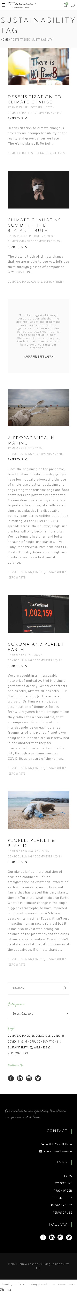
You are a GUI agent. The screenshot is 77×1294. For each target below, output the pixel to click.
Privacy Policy (61, 1205)
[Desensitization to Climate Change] (38, 66)
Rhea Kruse (20, 107)
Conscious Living (20, 454)
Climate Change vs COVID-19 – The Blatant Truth (34, 225)
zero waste (16, 577)
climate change (19, 153)
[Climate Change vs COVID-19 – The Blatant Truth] (38, 190)
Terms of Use (62, 1213)
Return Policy (62, 1198)
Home (4, 39)
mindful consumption (43, 1041)
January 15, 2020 (36, 851)
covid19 (37, 282)
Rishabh (17, 236)
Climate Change (19, 113)
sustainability (41, 153)
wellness (60, 153)
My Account (63, 1183)
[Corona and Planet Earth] (38, 614)
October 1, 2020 (41, 107)
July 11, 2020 (33, 448)
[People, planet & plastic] (38, 810)
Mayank (17, 448)
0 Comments (41, 113)
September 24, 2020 (39, 236)
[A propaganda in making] (38, 407)
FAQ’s (68, 1176)
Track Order (63, 1191)
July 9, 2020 (32, 655)
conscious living (20, 572)
